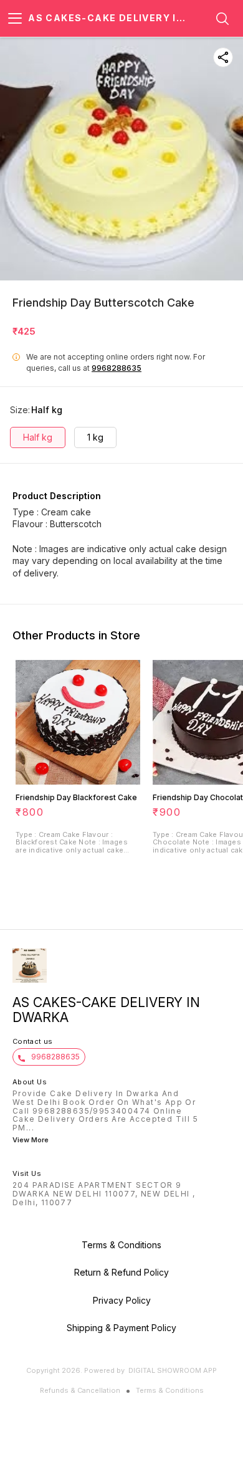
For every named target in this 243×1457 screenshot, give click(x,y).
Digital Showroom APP (172, 1370)
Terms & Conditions (170, 1390)
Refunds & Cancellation (80, 1390)
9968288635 (116, 368)
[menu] (15, 19)
